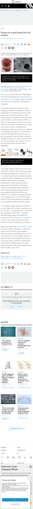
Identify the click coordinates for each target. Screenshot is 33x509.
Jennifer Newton (8, 38)
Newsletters (6, 10)
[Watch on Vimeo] (19, 457)
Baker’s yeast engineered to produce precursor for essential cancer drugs (23, 378)
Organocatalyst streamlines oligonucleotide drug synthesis (23, 410)
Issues (18, 447)
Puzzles (25, 10)
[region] (15, 492)
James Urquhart (21, 353)
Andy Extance (9, 387)
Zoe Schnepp (5, 94)
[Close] (28, 478)
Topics (3, 453)
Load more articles (16, 428)
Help (2, 463)
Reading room (18, 10)
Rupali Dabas (24, 418)
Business (4, 372)
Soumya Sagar (25, 387)
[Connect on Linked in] (13, 457)
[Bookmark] (12, 47)
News (2, 28)
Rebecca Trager (6, 349)
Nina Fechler (27, 217)
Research (4, 338)
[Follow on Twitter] (8, 457)
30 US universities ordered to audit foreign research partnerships (8, 410)
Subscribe (3, 447)
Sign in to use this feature (24, 40)
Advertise (3, 450)
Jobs (11, 10)
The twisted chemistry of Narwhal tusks (7, 342)
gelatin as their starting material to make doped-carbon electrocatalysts (16, 87)
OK (15, 499)
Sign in (12, 307)
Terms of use (20, 463)
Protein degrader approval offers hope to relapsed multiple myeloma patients (8, 378)
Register (20, 307)
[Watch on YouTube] (25, 457)
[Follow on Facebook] (2, 457)
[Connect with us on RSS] (31, 457)
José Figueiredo (22, 226)
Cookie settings (15, 504)
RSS (18, 453)
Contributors (21, 450)
